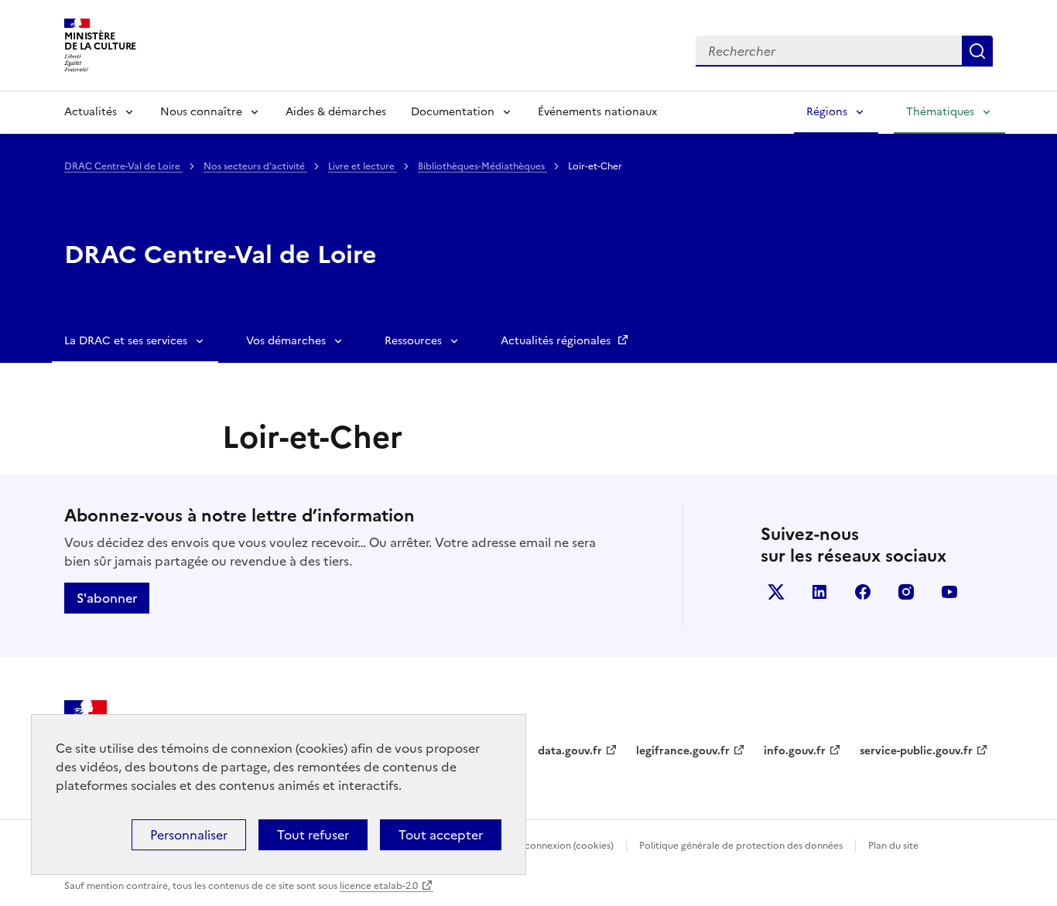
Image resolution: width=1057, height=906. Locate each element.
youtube (949, 591)
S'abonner (107, 598)
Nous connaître (201, 112)
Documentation (452, 112)
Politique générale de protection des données (741, 846)
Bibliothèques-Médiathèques (482, 166)
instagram (906, 591)
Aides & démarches (336, 112)
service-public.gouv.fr (916, 751)
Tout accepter (441, 835)
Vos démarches (286, 341)
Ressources (413, 341)
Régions (826, 112)
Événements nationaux (597, 112)
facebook (862, 591)
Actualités (90, 112)
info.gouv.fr (795, 751)
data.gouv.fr (570, 751)
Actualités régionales (557, 341)
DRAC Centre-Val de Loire (123, 166)
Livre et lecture (362, 166)
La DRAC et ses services (125, 341)
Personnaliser (188, 835)
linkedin (819, 591)
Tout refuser (313, 835)
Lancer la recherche (977, 51)
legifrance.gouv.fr (683, 751)
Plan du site (893, 846)
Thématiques (940, 112)
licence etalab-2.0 (379, 886)
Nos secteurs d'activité (255, 166)
